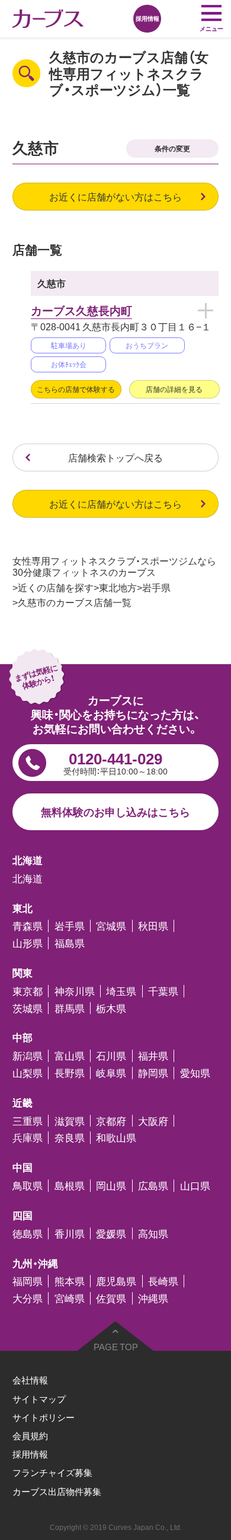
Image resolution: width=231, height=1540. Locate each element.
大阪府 (153, 1121)
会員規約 (30, 1435)
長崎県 (163, 1281)
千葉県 (163, 991)
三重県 (27, 1121)
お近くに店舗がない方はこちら (115, 196)
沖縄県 (153, 1298)
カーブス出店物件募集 (56, 1491)
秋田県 (153, 926)
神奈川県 (74, 991)
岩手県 (156, 587)
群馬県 (69, 1008)
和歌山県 (116, 1137)
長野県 (69, 1073)
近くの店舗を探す (56, 587)
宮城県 (111, 926)
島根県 (69, 1185)
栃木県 (111, 1008)
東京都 (27, 991)
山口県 (195, 1185)
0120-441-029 (115, 762)
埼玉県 (121, 991)
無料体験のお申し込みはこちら (115, 812)
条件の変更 (172, 148)
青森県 (27, 926)
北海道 (27, 878)
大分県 (27, 1298)
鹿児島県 (116, 1281)
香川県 (69, 1233)
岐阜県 (111, 1073)
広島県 (153, 1185)
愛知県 (195, 1073)
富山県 (69, 1056)
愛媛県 (111, 1233)
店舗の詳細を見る (174, 389)
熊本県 (69, 1281)
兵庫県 (27, 1137)
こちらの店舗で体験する (76, 389)
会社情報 (30, 1379)
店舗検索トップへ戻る (115, 457)
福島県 (69, 943)
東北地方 (118, 587)
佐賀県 (111, 1298)
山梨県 (27, 1073)
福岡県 (27, 1281)
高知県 (153, 1233)
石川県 (111, 1056)
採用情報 (30, 1454)
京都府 (111, 1121)
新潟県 (27, 1056)
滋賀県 (69, 1121)
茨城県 (27, 1008)
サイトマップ (39, 1398)
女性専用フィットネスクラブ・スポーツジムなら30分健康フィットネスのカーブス (114, 566)
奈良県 (69, 1137)
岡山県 (111, 1185)
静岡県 (153, 1073)
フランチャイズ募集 (52, 1472)
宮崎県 (69, 1298)
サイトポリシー (43, 1417)
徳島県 (27, 1233)
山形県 (27, 943)
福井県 (153, 1056)
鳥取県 (27, 1185)
